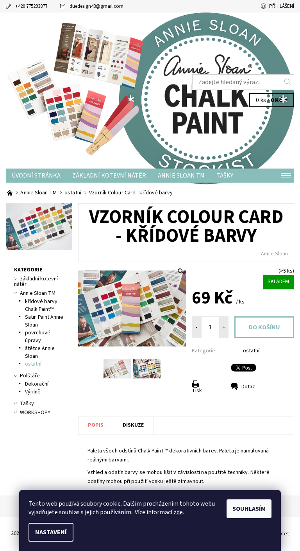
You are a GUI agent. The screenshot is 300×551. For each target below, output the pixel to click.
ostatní (251, 351)
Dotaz (248, 387)
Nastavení (51, 532)
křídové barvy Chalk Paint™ (41, 305)
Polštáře (30, 376)
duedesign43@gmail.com (96, 6)
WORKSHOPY (35, 412)
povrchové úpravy (37, 337)
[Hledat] (287, 82)
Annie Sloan (274, 254)
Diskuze (133, 425)
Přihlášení (281, 6)
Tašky (224, 175)
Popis (96, 425)
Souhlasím (249, 508)
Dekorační (36, 384)
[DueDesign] (78, 90)
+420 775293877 (31, 6)
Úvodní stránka (36, 175)
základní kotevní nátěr (109, 175)
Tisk (197, 391)
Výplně (33, 392)
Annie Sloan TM (181, 175)
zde (178, 512)
